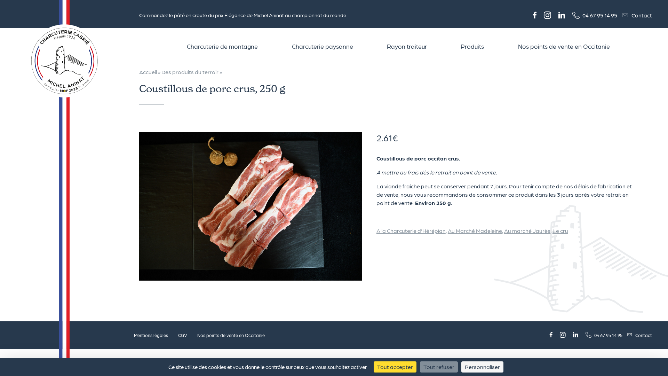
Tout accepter (395, 366)
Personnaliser (482, 366)
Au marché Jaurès (527, 230)
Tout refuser (438, 366)
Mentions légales (151, 335)
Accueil (148, 72)
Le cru (560, 230)
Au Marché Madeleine (475, 230)
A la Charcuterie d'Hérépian (411, 230)
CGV (182, 335)
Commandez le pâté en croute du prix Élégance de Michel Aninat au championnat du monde (242, 15)
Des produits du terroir (189, 72)
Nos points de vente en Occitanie (231, 335)
